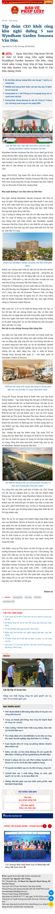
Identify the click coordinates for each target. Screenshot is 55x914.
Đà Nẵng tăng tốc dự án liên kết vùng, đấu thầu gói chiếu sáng (28, 624)
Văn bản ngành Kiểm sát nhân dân (27, 806)
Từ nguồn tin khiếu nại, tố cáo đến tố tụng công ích (28, 768)
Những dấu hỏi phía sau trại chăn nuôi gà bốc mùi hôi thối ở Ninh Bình (28, 782)
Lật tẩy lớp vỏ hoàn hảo (14, 690)
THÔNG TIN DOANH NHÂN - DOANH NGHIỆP (23, 826)
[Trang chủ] (27, 10)
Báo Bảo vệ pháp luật (13, 816)
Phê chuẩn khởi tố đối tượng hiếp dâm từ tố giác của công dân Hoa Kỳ (28, 713)
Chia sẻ (51, 892)
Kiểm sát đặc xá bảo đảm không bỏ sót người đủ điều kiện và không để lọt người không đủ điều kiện (28, 753)
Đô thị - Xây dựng (9, 20)
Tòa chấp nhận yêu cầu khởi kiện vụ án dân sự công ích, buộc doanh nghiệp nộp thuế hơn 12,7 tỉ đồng (28, 737)
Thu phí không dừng (11, 913)
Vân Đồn (37, 597)
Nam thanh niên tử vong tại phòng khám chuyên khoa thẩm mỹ (28, 745)
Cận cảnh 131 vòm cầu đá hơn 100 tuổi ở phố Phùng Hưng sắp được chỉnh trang (28, 646)
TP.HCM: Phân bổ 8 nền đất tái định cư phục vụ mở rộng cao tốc (28, 640)
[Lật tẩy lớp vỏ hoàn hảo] (27, 673)
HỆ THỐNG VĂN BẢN (27, 792)
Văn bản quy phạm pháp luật (27, 798)
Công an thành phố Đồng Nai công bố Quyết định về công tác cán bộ (28, 721)
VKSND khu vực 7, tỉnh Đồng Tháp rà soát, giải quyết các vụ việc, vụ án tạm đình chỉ (28, 774)
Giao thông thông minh (28, 910)
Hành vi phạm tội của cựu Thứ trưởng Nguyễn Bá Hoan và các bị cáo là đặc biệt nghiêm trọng (28, 761)
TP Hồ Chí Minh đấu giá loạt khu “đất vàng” (22, 629)
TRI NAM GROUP (9, 910)
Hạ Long (28, 597)
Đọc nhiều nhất (12, 706)
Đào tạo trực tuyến (28, 913)
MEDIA (6, 656)
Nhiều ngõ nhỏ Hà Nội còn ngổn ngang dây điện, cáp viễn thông (28, 633)
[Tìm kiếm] (51, 904)
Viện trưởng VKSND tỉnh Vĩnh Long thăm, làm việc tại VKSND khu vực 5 (28, 729)
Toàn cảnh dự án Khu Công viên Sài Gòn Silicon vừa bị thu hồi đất (28, 618)
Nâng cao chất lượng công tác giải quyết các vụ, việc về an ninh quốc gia (27, 697)
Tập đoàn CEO (8, 601)
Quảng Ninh (17, 597)
